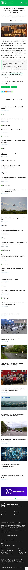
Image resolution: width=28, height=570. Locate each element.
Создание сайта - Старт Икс (19, 567)
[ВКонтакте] (4, 91)
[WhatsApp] (12, 91)
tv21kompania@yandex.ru (6, 553)
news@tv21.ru (21, 553)
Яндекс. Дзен (5, 83)
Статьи (16, 517)
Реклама (3, 517)
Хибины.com (10, 43)
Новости (3, 511)
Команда (16, 514)
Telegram (19, 81)
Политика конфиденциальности (7, 567)
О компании (4, 514)
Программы (17, 511)
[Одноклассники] (6, 91)
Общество (14, 87)
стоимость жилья (5, 87)
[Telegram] (8, 91)
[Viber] (10, 91)
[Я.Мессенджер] (2, 91)
